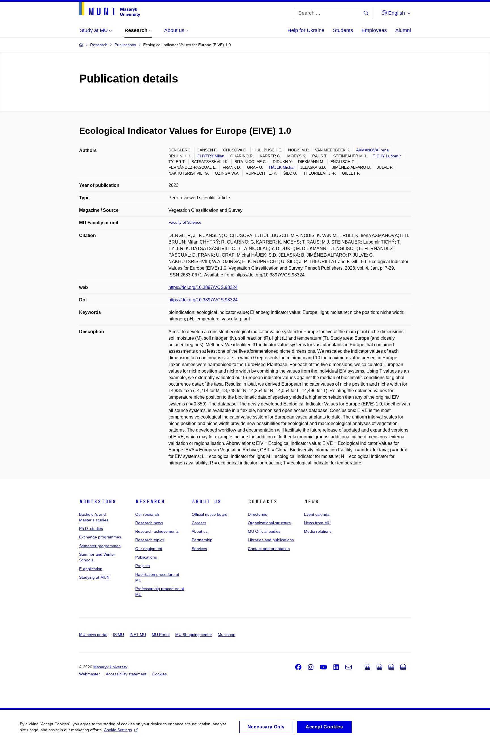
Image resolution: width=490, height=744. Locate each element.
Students (343, 30)
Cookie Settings (118, 730)
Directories (257, 514)
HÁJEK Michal (281, 167)
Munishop (226, 634)
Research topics (149, 540)
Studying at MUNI (95, 577)
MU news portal (93, 634)
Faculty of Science (184, 222)
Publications (146, 557)
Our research (147, 514)
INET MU (138, 634)
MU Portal (161, 634)
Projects (142, 565)
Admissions (97, 501)
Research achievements (157, 531)
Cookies (159, 674)
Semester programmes (100, 546)
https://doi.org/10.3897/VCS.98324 (203, 287)
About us (206, 501)
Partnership (202, 540)
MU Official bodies (264, 531)
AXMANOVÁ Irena (372, 150)
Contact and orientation (269, 548)
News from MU (317, 523)
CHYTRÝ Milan (210, 156)
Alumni (403, 30)
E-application (90, 569)
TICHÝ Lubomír (387, 156)
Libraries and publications (271, 540)
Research (150, 501)
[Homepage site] (109, 9)
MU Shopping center (193, 634)
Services (199, 548)
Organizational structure (269, 523)
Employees (374, 30)
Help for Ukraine (306, 30)
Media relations (317, 531)
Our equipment (148, 548)
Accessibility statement (126, 674)
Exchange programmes (100, 537)
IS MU (118, 634)
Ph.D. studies (91, 528)
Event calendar (317, 514)
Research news (149, 523)
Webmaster (89, 674)
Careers (199, 523)
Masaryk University (110, 667)
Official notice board (209, 514)
